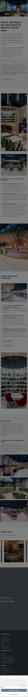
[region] (14, 686)
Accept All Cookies (14, 690)
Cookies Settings (14, 694)
